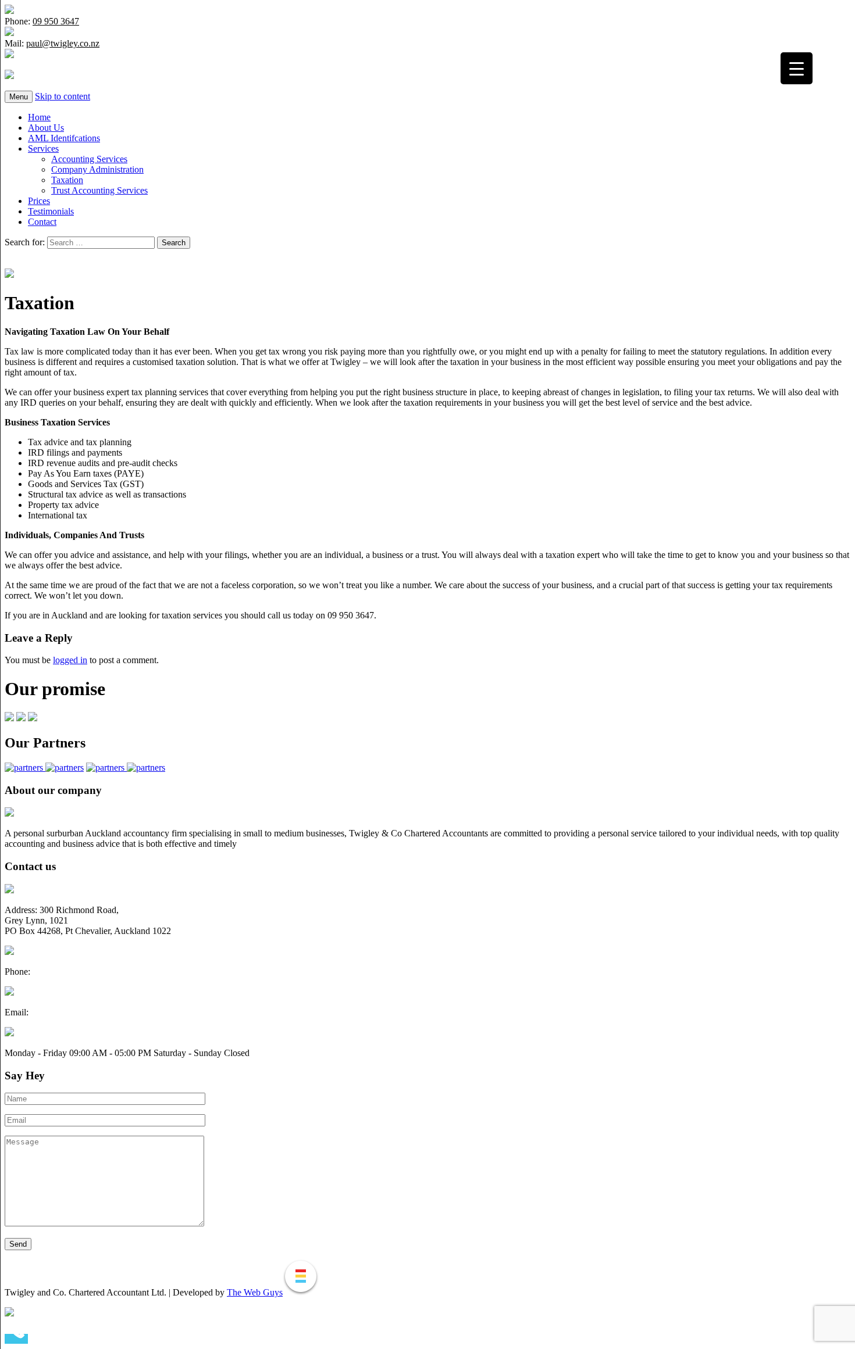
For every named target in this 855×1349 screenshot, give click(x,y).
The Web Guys (255, 1292)
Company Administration (97, 169)
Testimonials (51, 211)
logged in (70, 660)
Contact (42, 222)
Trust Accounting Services (99, 190)
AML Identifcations (64, 138)
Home (39, 117)
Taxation (67, 180)
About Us (46, 128)
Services (43, 148)
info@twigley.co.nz (67, 1012)
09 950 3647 (56, 21)
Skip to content (62, 96)
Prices (39, 201)
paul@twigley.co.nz (62, 43)
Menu (18, 96)
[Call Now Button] (16, 1339)
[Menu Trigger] (797, 68)
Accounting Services (89, 159)
